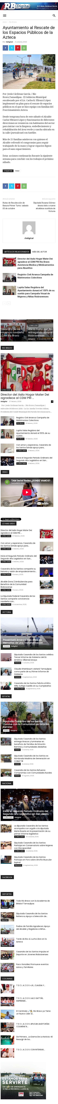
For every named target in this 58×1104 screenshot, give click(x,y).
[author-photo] (29, 234)
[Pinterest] (18, 48)
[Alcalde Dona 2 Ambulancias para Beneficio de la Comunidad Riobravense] (46, 585)
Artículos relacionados (16, 251)
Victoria (6, 646)
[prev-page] (4, 303)
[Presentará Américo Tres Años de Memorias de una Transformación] (27, 633)
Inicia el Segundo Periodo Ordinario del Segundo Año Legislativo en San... (34, 459)
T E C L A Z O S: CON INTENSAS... (30, 1049)
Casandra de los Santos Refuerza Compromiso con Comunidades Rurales (33, 771)
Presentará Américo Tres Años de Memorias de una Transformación (23, 641)
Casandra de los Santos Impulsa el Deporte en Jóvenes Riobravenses (32, 953)
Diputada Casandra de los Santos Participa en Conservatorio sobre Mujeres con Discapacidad (33, 845)
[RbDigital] (29, 6)
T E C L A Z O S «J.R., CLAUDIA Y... (30, 985)
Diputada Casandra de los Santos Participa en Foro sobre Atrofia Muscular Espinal (33, 860)
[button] (4, 15)
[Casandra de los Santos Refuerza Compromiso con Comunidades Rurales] (6, 773)
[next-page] (8, 303)
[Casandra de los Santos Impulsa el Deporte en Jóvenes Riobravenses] (7, 955)
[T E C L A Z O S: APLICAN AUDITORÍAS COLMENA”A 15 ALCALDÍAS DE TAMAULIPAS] (7, 1027)
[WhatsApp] (24, 48)
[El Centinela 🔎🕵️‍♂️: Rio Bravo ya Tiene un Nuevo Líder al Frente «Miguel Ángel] (7, 1014)
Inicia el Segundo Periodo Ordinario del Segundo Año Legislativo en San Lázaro (26, 813)
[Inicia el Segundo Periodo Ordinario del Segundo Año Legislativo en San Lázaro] (7, 461)
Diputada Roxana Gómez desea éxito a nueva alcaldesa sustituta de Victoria (44, 207)
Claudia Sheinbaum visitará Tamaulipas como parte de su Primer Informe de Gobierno (33, 672)
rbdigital (9, 42)
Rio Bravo (13, 22)
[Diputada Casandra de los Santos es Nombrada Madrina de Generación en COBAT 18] (6, 758)
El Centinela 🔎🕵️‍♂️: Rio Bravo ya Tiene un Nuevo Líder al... (33, 1012)
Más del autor (39, 251)
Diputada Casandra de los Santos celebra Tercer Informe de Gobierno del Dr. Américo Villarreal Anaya (33, 657)
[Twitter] (11, 48)
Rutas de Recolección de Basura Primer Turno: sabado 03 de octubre (15, 206)
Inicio (5, 22)
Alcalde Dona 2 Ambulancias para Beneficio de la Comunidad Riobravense (16, 584)
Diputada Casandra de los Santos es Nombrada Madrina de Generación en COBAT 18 (32, 758)
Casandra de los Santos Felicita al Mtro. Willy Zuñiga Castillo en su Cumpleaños (32, 684)
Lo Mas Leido (8, 265)
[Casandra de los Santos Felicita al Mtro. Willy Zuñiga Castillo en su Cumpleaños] (6, 686)
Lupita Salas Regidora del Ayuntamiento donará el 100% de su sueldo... (33, 433)
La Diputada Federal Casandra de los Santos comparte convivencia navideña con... (18, 599)
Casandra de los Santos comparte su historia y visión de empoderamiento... (19, 570)
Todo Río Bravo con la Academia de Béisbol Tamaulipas (33, 902)
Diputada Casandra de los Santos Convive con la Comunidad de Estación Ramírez (26, 724)
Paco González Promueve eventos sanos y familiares (32, 965)
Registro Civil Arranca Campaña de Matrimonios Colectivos (32, 419)
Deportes (4, 907)
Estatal (6, 730)
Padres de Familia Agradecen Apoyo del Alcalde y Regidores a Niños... (33, 927)
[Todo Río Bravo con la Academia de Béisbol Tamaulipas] (7, 904)
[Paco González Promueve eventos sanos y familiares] (7, 967)
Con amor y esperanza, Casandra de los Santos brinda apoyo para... (33, 446)
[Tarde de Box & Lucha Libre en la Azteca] (7, 942)
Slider (17, 171)
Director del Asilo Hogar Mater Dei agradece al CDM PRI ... (25, 396)
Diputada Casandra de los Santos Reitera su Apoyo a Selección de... (32, 915)
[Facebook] (5, 48)
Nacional (18, 865)
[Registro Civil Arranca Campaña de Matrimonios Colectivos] (9, 277)
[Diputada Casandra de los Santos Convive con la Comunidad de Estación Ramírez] (27, 718)
